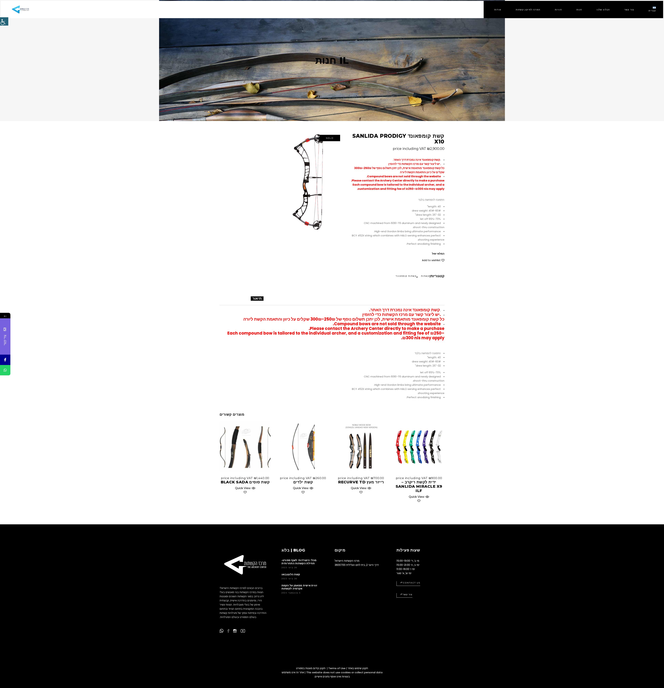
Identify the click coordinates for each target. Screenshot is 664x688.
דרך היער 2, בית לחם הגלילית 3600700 (357, 565)
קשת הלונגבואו (291, 574)
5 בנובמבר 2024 (291, 593)
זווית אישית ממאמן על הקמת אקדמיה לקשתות (299, 587)
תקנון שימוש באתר (358, 668)
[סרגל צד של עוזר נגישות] (4, 21)
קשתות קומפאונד (406, 276)
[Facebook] (5, 360)
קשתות (425, 276)
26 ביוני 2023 (289, 567)
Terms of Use (336, 668)
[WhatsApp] (5, 370)
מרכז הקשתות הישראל (347, 561)
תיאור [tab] (257, 298)
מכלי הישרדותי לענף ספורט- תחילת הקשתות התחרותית (299, 562)
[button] (433, 260)
